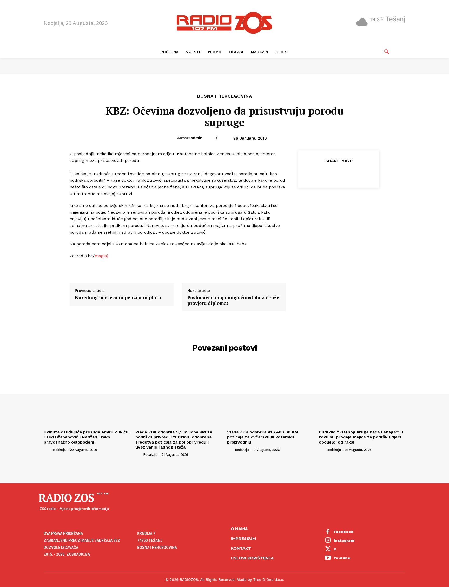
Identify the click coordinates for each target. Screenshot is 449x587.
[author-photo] (47, 449)
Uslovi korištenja (252, 558)
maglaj (101, 255)
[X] (326, 173)
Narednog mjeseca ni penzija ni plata (118, 297)
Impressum (243, 538)
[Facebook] (314, 173)
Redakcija (58, 450)
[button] (386, 52)
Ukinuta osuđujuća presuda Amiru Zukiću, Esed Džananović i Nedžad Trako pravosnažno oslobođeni (87, 437)
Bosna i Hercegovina (224, 96)
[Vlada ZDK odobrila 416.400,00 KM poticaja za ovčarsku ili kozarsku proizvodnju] (270, 395)
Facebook (344, 532)
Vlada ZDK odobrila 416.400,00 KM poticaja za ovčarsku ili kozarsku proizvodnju (262, 437)
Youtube (342, 558)
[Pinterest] (338, 173)
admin (196, 138)
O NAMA (239, 528)
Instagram (344, 540)
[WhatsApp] (350, 173)
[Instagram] (328, 540)
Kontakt (241, 548)
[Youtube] (328, 558)
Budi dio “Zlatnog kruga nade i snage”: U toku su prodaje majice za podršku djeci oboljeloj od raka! (361, 437)
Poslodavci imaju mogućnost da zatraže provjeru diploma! (233, 300)
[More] (362, 173)
